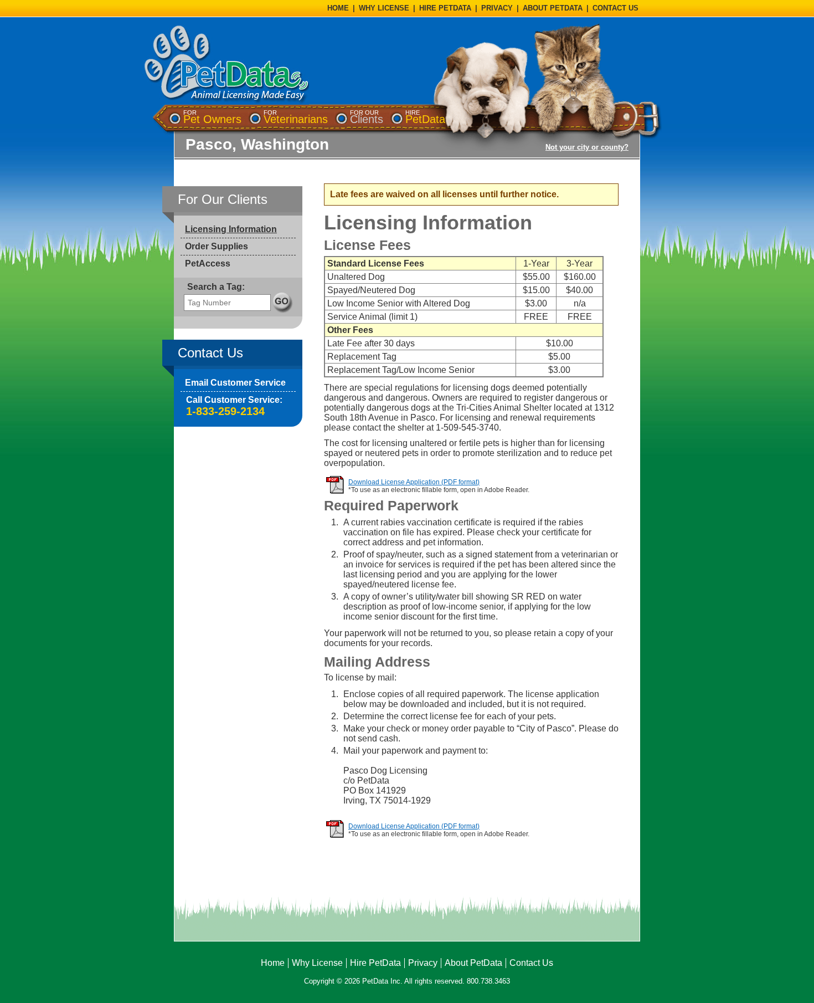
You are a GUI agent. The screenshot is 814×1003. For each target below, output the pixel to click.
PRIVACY (497, 8)
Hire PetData (375, 963)
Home (273, 963)
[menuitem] (212, 117)
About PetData (473, 963)
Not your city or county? (586, 147)
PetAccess (207, 263)
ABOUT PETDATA (553, 8)
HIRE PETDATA (445, 8)
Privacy (422, 963)
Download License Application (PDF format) (414, 482)
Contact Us (531, 963)
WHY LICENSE (384, 8)
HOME (338, 8)
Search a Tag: (216, 286)
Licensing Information (231, 229)
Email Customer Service (235, 382)
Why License (317, 963)
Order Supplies (216, 246)
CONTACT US (615, 8)
